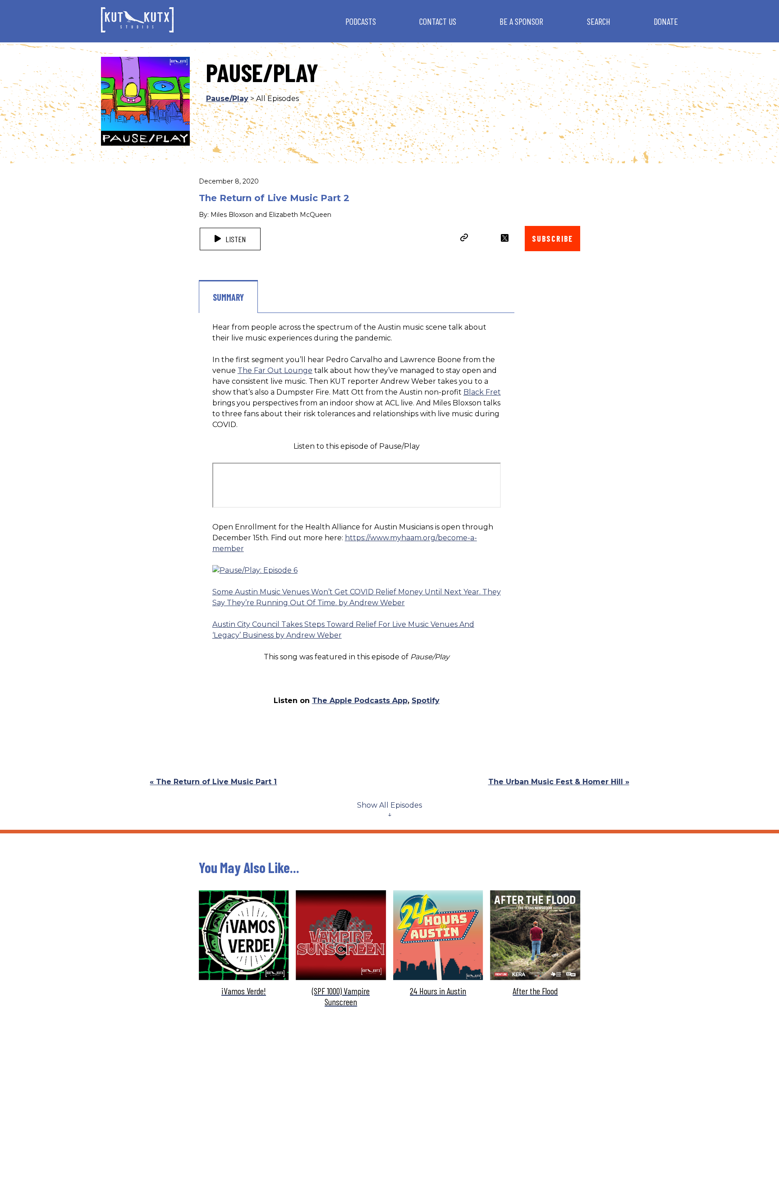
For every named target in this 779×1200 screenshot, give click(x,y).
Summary (228, 297)
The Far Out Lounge (275, 370)
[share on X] (505, 238)
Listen (235, 239)
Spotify (426, 700)
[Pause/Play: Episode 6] (255, 570)
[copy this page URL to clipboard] (464, 238)
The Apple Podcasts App (360, 700)
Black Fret (482, 392)
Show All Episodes (389, 805)
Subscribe (552, 239)
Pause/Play (227, 98)
